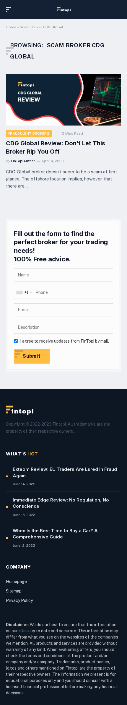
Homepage (16, 581)
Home (11, 27)
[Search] (118, 9)
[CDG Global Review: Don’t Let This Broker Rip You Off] (63, 100)
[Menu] (10, 9)
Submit (32, 356)
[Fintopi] (64, 9)
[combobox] (24, 292)
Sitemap (14, 591)
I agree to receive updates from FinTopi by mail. (64, 341)
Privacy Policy (19, 600)
